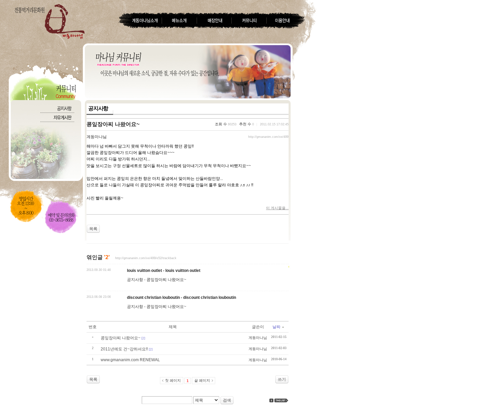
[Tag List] (281, 400)
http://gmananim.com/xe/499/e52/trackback (145, 258)
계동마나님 (97, 136)
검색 (227, 400)
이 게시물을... (277, 208)
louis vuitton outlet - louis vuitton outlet (163, 270)
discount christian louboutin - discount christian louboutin (181, 297)
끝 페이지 (202, 380)
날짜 (276, 326)
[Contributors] (271, 400)
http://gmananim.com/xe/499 (268, 136)
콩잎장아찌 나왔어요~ (113, 124)
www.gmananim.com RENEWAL (130, 359)
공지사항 (98, 108)
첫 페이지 (173, 380)
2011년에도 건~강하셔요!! (124, 349)
